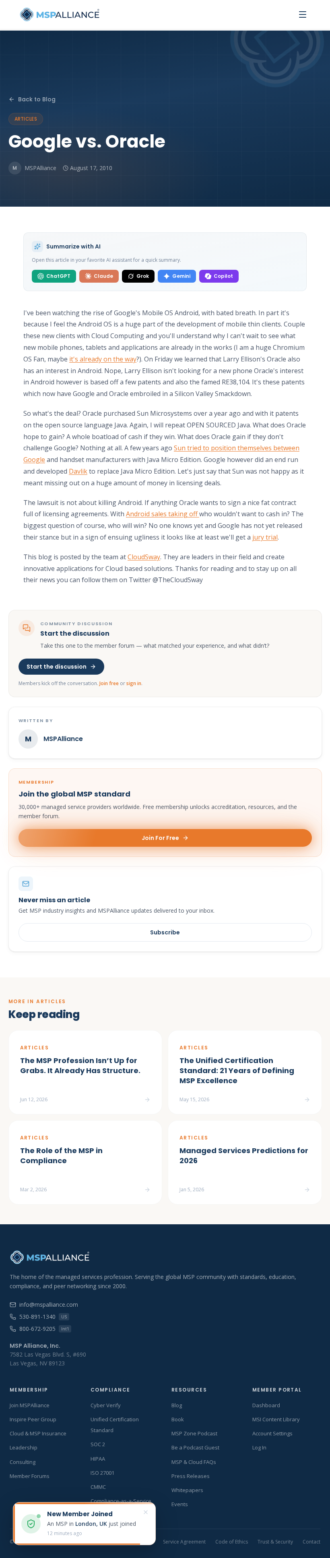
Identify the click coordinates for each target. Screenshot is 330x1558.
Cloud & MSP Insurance (38, 1433)
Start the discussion (57, 667)
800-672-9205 (44, 1328)
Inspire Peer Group (33, 1419)
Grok (142, 276)
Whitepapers (187, 1490)
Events (179, 1504)
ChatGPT (58, 276)
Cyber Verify (106, 1405)
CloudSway (144, 556)
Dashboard (266, 1405)
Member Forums (30, 1476)
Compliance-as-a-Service (121, 1501)
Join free (109, 683)
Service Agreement (184, 1542)
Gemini (181, 276)
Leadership (23, 1447)
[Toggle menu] (303, 14)
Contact (311, 1542)
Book (177, 1419)
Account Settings (272, 1433)
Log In (259, 1447)
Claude (103, 276)
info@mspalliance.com (48, 1304)
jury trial (265, 537)
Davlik (78, 471)
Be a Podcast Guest (195, 1447)
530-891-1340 (43, 1316)
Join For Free (160, 838)
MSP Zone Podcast (194, 1433)
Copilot (223, 276)
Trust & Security (275, 1542)
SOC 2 (98, 1444)
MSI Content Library (276, 1419)
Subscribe (165, 932)
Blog (176, 1405)
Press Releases (190, 1476)
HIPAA (98, 1458)
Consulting (22, 1462)
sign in (133, 683)
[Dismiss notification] (145, 1512)
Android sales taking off (162, 513)
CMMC (98, 1486)
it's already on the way (102, 359)
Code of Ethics (231, 1542)
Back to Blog (37, 99)
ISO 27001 (102, 1472)
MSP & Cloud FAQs (193, 1462)
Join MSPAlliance (30, 1405)
